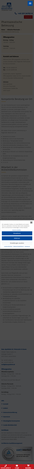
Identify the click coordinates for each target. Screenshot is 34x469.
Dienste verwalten (16, 230)
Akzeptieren (17, 233)
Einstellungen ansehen (17, 243)
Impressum (27, 246)
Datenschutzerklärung (18, 246)
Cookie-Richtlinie (8, 246)
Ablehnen (17, 238)
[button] (31, 222)
